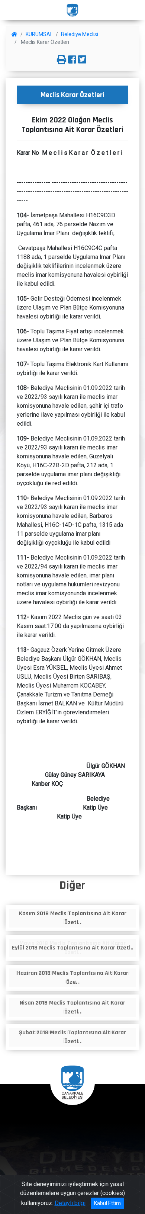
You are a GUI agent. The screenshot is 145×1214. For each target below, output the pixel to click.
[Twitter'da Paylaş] (82, 60)
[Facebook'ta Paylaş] (72, 60)
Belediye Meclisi (79, 34)
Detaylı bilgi (70, 1203)
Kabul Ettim (107, 1203)
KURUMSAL (39, 34)
